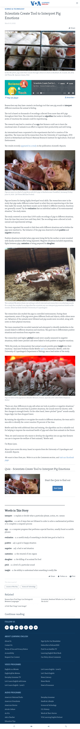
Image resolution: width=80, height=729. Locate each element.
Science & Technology (14, 9)
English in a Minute (12, 669)
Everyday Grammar (48, 697)
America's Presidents (12, 701)
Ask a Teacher (10, 717)
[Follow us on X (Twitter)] (12, 627)
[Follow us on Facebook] (7, 627)
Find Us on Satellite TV (49, 649)
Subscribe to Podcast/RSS (50, 645)
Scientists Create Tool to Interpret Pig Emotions (53, 83)
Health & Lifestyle (47, 701)
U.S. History (45, 709)
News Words (45, 681)
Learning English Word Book (51, 653)
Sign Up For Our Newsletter (51, 641)
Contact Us (8, 645)
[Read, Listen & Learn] (14, 726)
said (42, 349)
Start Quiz (58, 488)
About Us (8, 641)
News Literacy (46, 677)
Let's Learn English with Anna (15, 681)
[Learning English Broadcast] (49, 726)
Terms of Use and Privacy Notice (16, 649)
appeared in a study (29, 146)
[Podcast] (31, 627)
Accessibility (9, 653)
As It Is (7, 713)
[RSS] (26, 627)
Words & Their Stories (49, 713)
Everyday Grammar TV (13, 677)
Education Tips (10, 721)
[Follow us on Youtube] (16, 627)
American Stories (11, 705)
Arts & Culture (10, 709)
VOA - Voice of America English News (49, 86)
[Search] (66, 726)
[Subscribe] (36, 627)
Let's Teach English (47, 673)
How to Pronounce (47, 685)
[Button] (72, 28)
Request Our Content (12, 657)
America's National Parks (14, 697)
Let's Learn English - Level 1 (14, 685)
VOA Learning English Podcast (51, 717)
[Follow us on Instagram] (21, 627)
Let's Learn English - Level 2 (51, 669)
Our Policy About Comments (51, 657)
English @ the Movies (12, 673)
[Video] (31, 726)
